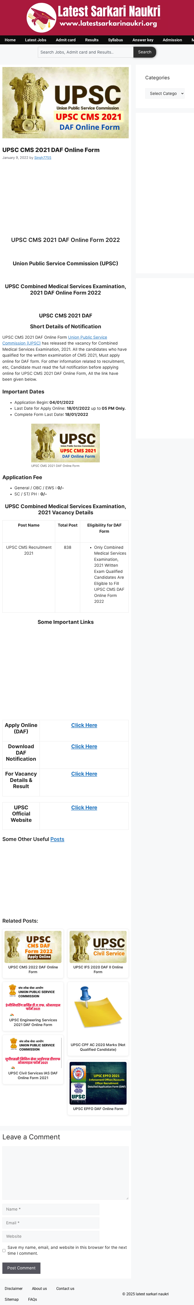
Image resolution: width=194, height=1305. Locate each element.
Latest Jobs (35, 40)
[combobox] (85, 52)
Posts (57, 839)
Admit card (66, 40)
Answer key (142, 40)
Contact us (65, 1288)
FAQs (32, 1299)
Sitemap (12, 1299)
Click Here (84, 725)
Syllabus (115, 40)
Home (10, 40)
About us (39, 1288)
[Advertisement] (65, 201)
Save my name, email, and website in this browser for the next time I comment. (67, 1250)
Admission (172, 40)
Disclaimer (13, 1288)
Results (92, 40)
